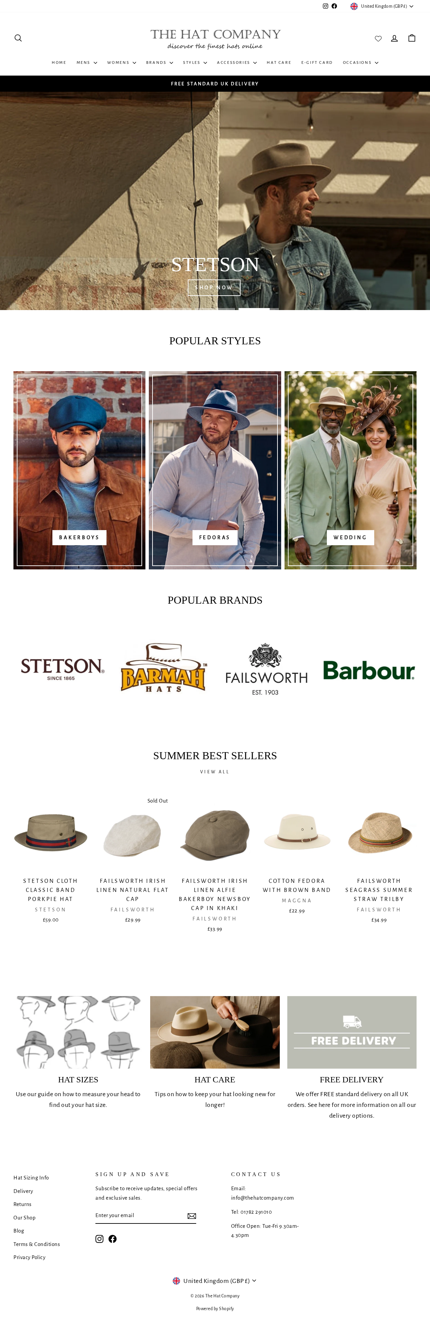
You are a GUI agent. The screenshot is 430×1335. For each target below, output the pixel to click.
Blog (18, 1231)
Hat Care (279, 62)
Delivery (23, 1191)
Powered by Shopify (215, 1308)
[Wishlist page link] (378, 38)
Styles (192, 62)
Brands (157, 62)
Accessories (234, 62)
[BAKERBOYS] (79, 470)
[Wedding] (351, 470)
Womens (119, 62)
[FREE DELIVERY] (352, 1032)
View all (215, 772)
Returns (22, 1204)
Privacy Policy (29, 1257)
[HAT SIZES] (78, 1032)
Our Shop (24, 1217)
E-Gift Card (317, 62)
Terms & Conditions (36, 1244)
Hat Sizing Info (31, 1177)
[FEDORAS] (215, 470)
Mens (84, 62)
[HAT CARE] (215, 1032)
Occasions (358, 62)
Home (59, 62)
